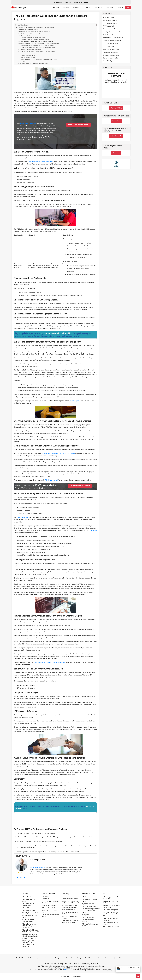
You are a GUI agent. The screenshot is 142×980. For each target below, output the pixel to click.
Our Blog (65, 893)
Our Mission (89, 958)
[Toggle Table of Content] (94, 25)
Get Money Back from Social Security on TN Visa (110, 914)
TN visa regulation (22, 517)
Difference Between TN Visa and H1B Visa (70, 921)
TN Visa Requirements (110, 23)
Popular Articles (48, 893)
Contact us (93, 530)
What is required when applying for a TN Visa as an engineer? (34, 31)
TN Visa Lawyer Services (28, 124)
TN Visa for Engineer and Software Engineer (91, 909)
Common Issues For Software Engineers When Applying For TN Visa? (36, 45)
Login (127, 7)
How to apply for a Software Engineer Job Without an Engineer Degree (37, 51)
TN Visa (56, 7)
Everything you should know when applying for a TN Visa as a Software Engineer (39, 43)
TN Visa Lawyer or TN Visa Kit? (110, 923)
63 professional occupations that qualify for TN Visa (58, 453)
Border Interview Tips (110, 29)
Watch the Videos (116, 108)
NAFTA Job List (108, 35)
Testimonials (46, 958)
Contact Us (98, 7)
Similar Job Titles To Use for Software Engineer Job (32, 53)
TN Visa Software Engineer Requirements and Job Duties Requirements (37, 47)
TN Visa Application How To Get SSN (111, 897)
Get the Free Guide (116, 136)
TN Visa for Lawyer (89, 917)
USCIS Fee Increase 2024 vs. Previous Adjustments (71, 902)
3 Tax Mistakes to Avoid (50, 908)
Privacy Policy (76, 958)
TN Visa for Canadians (29, 897)
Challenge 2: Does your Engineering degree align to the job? (36, 39)
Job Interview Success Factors (112, 40)
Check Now (116, 153)
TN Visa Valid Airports (110, 910)
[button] (78, 125)
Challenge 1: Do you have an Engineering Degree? (33, 37)
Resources (109, 7)
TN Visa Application (109, 26)
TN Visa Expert (74, 401)
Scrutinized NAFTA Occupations (113, 37)
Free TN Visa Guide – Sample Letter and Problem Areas (29, 940)
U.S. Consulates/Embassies (70, 897)
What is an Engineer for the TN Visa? (28, 29)
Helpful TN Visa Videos (110, 20)
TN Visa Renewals (108, 46)
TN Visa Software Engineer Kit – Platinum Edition (55, 333)
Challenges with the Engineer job (27, 35)
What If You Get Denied (110, 52)
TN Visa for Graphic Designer (89, 914)
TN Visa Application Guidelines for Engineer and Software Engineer (35, 27)
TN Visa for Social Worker (88, 920)
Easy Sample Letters (49, 905)
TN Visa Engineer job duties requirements (29, 33)
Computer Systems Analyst (28, 55)
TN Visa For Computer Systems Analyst (90, 902)
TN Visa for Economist (90, 906)
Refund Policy (33, 958)
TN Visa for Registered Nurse (90, 925)
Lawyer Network (61, 958)
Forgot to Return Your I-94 (50, 911)
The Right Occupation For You (112, 32)
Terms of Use (102, 958)
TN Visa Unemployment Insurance (111, 919)
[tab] (55, 835)
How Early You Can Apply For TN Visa (111, 906)
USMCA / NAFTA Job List (30, 913)
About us (86, 7)
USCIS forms (68, 970)
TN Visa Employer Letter (110, 43)
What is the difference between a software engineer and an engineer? (36, 41)
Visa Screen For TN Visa (111, 927)
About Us (122, 958)
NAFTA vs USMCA (68, 910)
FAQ (104, 893)
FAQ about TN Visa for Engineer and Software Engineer (34, 63)
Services (66, 7)
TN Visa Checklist (28, 908)
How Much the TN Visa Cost (110, 902)
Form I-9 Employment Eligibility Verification (69, 906)
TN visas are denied (51, 480)
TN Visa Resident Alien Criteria (70, 913)
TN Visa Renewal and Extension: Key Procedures (29, 925)
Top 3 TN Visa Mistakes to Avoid (50, 902)
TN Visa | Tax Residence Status (70, 917)
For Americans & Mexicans (111, 58)
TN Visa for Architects (90, 899)
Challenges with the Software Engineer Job (30, 49)
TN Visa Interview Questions (28, 945)
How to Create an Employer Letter (28, 920)
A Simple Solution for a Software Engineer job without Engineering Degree (38, 59)
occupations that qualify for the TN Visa (40, 162)
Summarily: (22, 61)
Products (76, 7)
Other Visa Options (109, 61)
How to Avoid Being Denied (111, 49)
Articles (120, 7)
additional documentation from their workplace (50, 662)
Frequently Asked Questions (111, 55)
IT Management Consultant (29, 57)
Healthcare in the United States (50, 915)
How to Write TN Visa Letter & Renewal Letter (30, 935)
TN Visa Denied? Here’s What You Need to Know (30, 931)
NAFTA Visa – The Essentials (48, 897)
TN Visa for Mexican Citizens (29, 900)
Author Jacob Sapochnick (38, 867)
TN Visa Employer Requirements (28, 904)
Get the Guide (116, 121)
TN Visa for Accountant (90, 897)
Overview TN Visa (108, 17)
